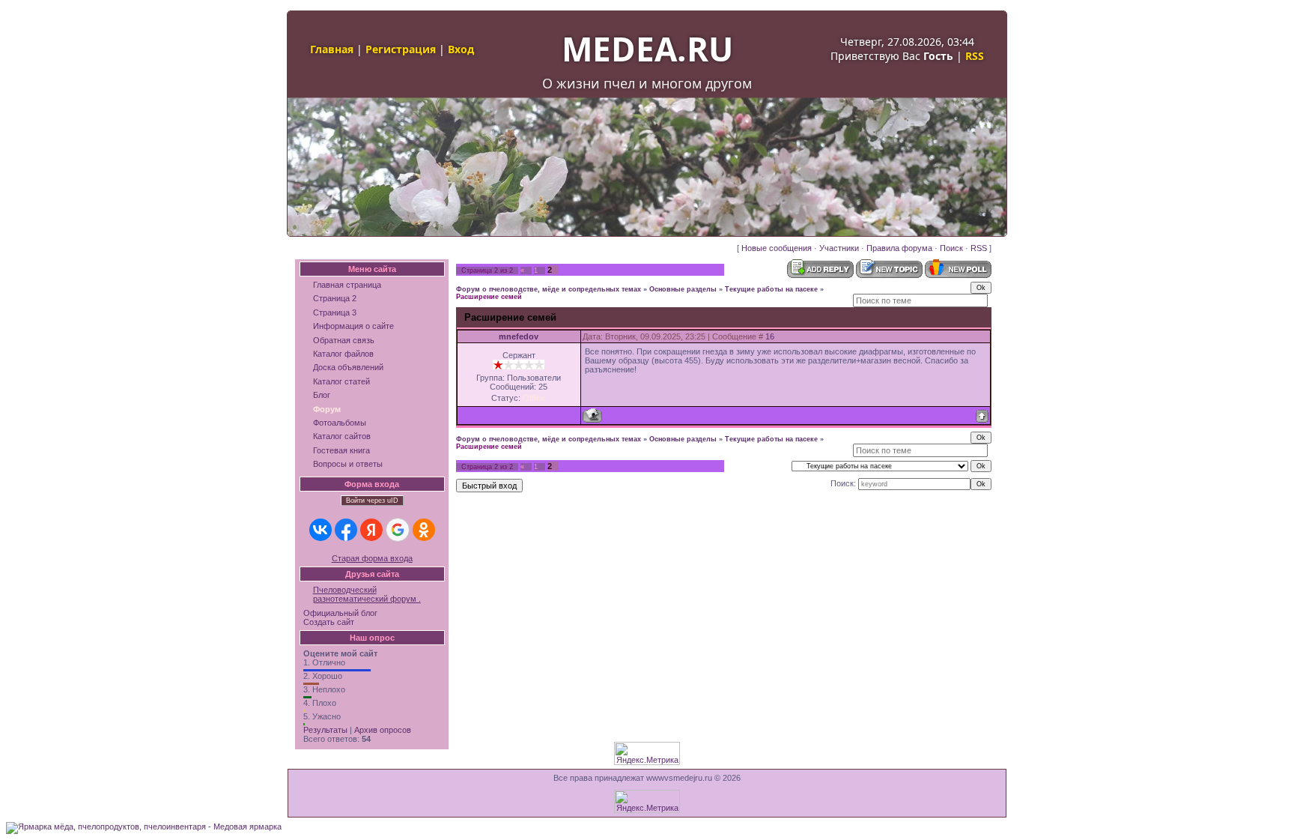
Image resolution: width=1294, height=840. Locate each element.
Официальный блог (340, 612)
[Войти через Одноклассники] (424, 530)
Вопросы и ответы (348, 463)
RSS (974, 56)
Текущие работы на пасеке (771, 289)
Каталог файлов (343, 353)
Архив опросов (382, 729)
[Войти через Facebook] (346, 530)
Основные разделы (683, 289)
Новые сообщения (776, 248)
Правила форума (899, 248)
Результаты (325, 729)
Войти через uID (372, 500)
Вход (461, 49)
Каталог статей (341, 381)
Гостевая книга (341, 450)
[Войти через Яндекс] (371, 530)
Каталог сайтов (342, 436)
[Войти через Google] (398, 530)
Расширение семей (489, 296)
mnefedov (518, 336)
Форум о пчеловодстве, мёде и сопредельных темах (548, 289)
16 (769, 336)
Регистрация (400, 49)
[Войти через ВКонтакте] (320, 530)
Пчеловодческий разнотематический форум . (367, 594)
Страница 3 (334, 312)
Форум (327, 409)
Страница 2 (334, 298)
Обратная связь (343, 340)
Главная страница (347, 284)
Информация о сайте (353, 325)
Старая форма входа (372, 558)
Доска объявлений (348, 367)
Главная (331, 49)
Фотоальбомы (339, 422)
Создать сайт (328, 621)
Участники (839, 248)
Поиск (951, 248)
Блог (321, 394)
